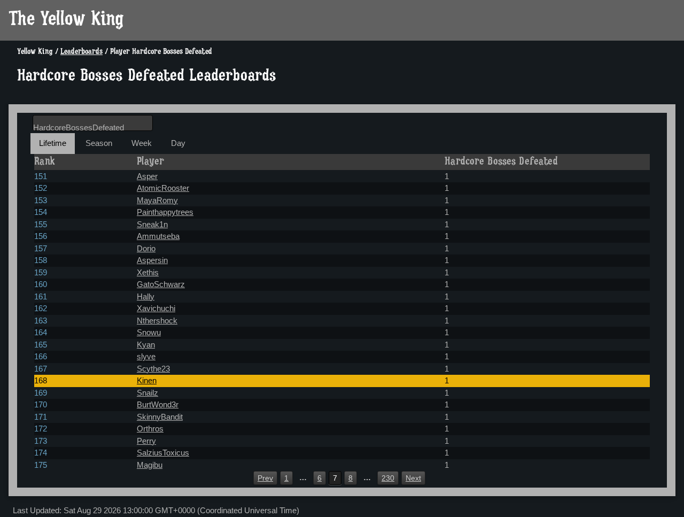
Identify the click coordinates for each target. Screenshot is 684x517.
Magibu (149, 464)
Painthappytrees (165, 212)
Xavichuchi (156, 308)
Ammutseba (158, 236)
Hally (145, 296)
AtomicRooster (163, 187)
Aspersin (152, 260)
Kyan (146, 344)
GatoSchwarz (161, 284)
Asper (147, 176)
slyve (146, 356)
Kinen (147, 380)
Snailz (147, 392)
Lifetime (52, 143)
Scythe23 (153, 368)
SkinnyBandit (160, 416)
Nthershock (157, 320)
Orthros (150, 428)
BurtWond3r (157, 404)
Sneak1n (152, 224)
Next (413, 478)
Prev (265, 478)
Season (99, 143)
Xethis (148, 272)
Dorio (146, 248)
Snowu (149, 332)
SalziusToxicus (163, 452)
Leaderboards (81, 52)
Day (178, 143)
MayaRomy (157, 200)
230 (388, 478)
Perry (146, 440)
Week (141, 143)
